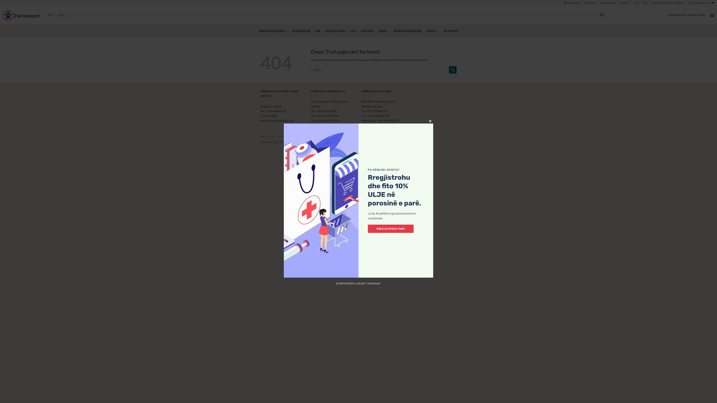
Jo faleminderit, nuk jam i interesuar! (358, 283)
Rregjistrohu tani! (391, 228)
